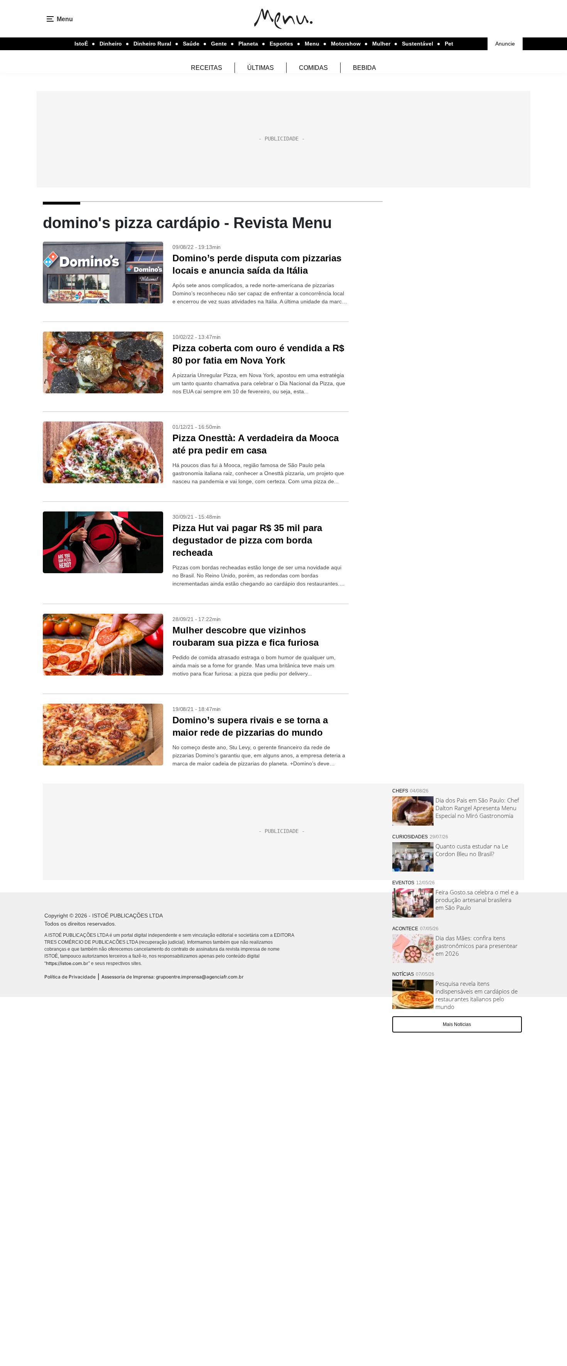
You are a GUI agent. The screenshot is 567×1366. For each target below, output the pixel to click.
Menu (312, 44)
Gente (219, 44)
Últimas (260, 67)
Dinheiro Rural (152, 44)
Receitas (206, 67)
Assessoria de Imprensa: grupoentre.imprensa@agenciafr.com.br (172, 977)
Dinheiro (111, 44)
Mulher (381, 44)
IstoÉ (81, 44)
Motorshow (346, 44)
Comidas (313, 67)
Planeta (248, 44)
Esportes (281, 44)
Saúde (191, 44)
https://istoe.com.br (67, 963)
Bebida (364, 67)
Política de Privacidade (70, 977)
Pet (449, 44)
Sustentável (417, 44)
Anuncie (505, 44)
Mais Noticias (457, 1024)
